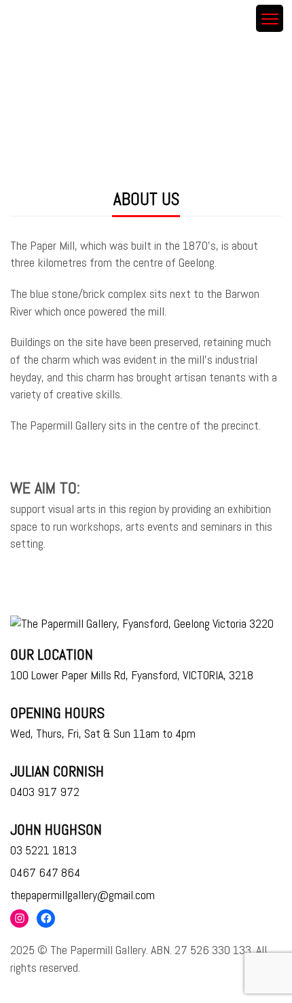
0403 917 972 (44, 791)
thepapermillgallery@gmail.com (82, 895)
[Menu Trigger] (269, 18)
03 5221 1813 (43, 850)
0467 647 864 (45, 872)
